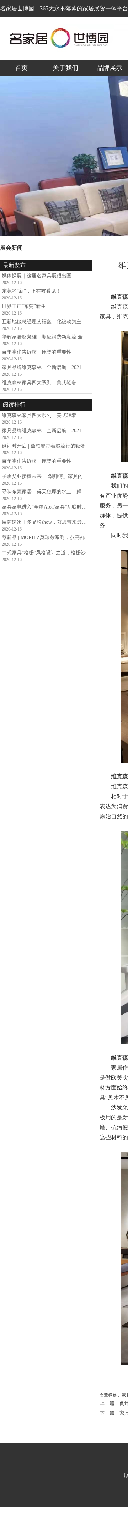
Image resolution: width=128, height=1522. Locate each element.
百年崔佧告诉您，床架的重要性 (36, 352)
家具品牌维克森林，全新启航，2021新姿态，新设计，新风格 (46, 367)
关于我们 (65, 67)
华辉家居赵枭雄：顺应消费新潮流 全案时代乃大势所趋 (46, 336)
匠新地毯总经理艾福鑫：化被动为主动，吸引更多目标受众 (46, 321)
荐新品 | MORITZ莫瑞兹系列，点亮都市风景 (46, 537)
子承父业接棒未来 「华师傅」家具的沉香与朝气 (46, 476)
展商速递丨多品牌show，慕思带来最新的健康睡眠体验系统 (46, 522)
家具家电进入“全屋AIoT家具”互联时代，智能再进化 (46, 507)
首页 (21, 67)
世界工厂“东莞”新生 (24, 306)
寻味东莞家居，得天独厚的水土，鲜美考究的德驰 (46, 491)
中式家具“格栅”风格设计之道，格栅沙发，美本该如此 (46, 552)
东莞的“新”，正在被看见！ (31, 291)
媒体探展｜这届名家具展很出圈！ (39, 275)
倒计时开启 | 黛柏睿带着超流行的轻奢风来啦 (46, 446)
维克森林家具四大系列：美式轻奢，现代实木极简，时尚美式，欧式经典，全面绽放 (46, 382)
